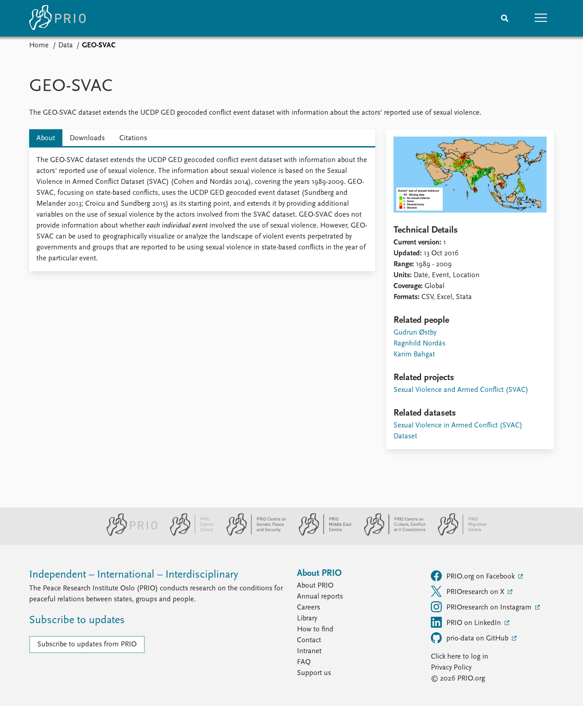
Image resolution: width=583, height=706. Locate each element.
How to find (315, 629)
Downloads (87, 138)
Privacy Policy (451, 667)
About (45, 138)
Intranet (309, 651)
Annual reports (320, 596)
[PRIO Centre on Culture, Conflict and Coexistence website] (391, 534)
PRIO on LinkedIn (474, 623)
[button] (541, 18)
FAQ (304, 662)
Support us (314, 673)
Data (65, 45)
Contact (309, 640)
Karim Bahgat (414, 354)
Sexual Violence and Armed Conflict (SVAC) (461, 390)
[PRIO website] (128, 534)
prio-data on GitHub (478, 638)
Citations (133, 138)
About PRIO (315, 585)
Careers (308, 607)
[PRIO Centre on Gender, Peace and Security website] (252, 534)
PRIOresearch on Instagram (489, 607)
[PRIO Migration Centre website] (457, 534)
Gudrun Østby (415, 332)
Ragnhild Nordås (419, 343)
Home (39, 45)
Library (307, 618)
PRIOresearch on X (476, 592)
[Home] (57, 18)
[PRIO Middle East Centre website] (321, 534)
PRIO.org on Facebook (481, 576)
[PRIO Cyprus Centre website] (188, 534)
